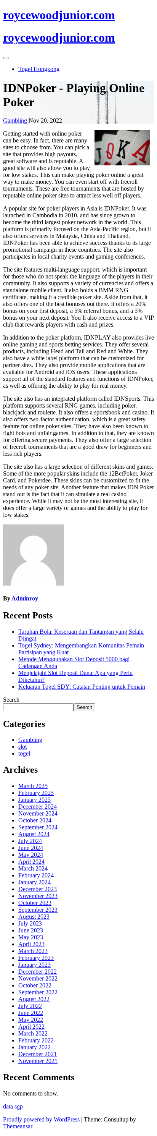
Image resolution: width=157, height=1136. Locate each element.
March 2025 (33, 786)
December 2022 (37, 971)
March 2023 (33, 951)
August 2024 (34, 834)
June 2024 (30, 848)
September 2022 (38, 992)
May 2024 (30, 854)
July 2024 (30, 841)
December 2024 (37, 806)
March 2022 (33, 1033)
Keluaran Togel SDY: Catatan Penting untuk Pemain (81, 686)
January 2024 (34, 882)
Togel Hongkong (38, 69)
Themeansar (17, 1126)
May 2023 (30, 937)
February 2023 (36, 958)
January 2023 (34, 964)
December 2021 (37, 1054)
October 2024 (34, 820)
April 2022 (31, 1026)
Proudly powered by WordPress (42, 1119)
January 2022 (34, 1047)
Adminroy (24, 598)
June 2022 (30, 1013)
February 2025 (36, 793)
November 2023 (38, 896)
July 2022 (30, 1006)
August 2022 (34, 999)
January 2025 (34, 799)
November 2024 (38, 813)
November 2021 (38, 1061)
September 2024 (38, 827)
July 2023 (30, 923)
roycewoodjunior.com (59, 15)
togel (24, 753)
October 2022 (34, 985)
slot (22, 746)
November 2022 (38, 978)
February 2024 (36, 875)
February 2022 (36, 1040)
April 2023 (31, 944)
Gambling (15, 120)
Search (11, 699)
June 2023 (30, 930)
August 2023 (34, 916)
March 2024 (33, 868)
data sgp (13, 1106)
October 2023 (34, 903)
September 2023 (38, 909)
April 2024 (31, 861)
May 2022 (30, 1019)
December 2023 (37, 889)
